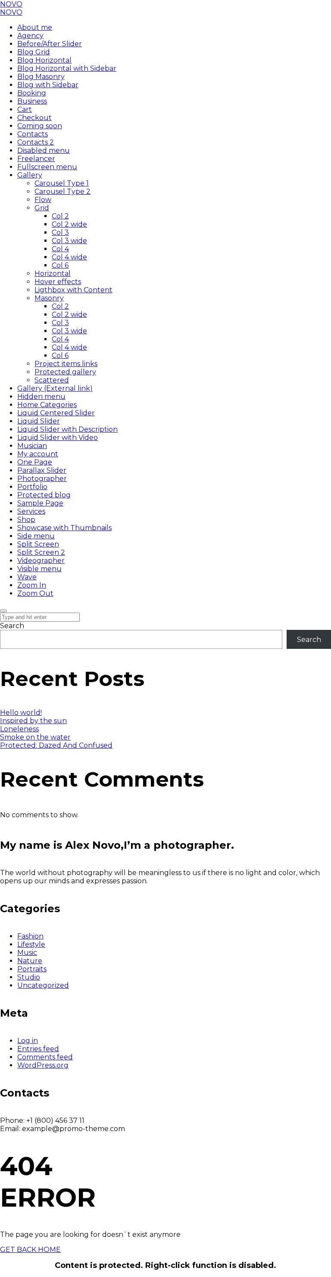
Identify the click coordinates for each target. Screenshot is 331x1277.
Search (12, 626)
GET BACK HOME (30, 1249)
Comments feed (45, 1057)
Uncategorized (43, 985)
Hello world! (21, 712)
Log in (27, 1041)
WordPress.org (43, 1065)
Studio (28, 977)
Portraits (32, 969)
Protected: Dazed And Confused (56, 745)
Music (27, 952)
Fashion (30, 936)
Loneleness (19, 729)
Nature (29, 961)
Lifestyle (31, 944)
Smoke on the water (35, 737)
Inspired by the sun (33, 721)
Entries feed (38, 1049)
